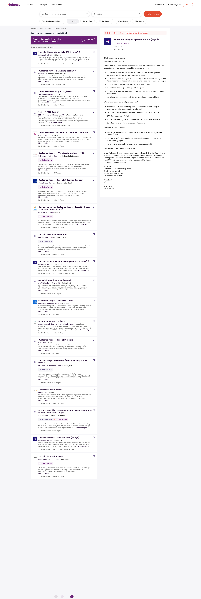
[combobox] (64, 14)
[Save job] (94, 52)
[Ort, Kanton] (114, 14)
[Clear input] (87, 14)
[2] (72, 596)
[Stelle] (62, 14)
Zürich (42, 28)
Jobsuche (34, 28)
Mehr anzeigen (83, 61)
